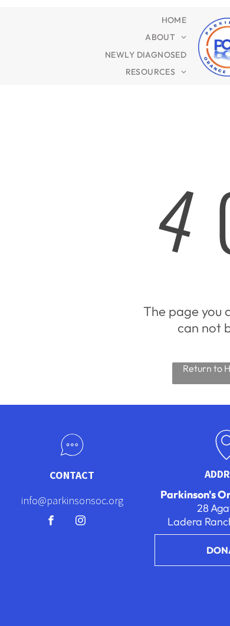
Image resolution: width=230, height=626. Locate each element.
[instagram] (80, 522)
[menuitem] (174, 20)
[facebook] (51, 522)
